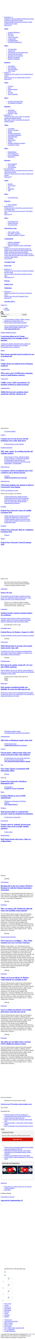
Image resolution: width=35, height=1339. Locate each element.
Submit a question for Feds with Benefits (19, 245)
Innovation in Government (15, 55)
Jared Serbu (11, 110)
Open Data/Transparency (15, 42)
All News (3, 538)
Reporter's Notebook (14, 59)
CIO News (11, 35)
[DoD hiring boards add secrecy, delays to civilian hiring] (17, 832)
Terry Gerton (11, 71)
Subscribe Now (17, 1139)
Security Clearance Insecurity (8, 937)
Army (9, 88)
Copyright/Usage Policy (11, 1321)
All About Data (12, 49)
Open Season (11, 185)
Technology (7, 17)
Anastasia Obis (12, 111)
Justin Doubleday (13, 69)
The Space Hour (12, 225)
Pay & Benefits (8, 169)
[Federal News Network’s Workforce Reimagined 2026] (17, 774)
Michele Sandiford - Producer (16, 235)
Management (11, 140)
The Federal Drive (13, 221)
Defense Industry (13, 89)
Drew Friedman (12, 164)
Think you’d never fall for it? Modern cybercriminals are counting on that (15, 978)
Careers (6, 1305)
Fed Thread (4, 904)
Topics (6, 29)
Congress (3, 435)
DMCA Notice (8, 1323)
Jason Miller (11, 66)
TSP (9, 190)
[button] (4, 1170)
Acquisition (11, 128)
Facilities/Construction (14, 133)
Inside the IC (11, 157)
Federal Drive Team (10, 228)
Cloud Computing (13, 37)
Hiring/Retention (12, 136)
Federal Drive (8, 206)
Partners (6, 1316)
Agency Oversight (13, 130)
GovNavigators (5, 882)
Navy (9, 91)
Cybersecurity (12, 39)
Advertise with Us (9, 301)
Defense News (4, 683)
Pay (9, 187)
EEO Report (7, 1326)
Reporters (7, 62)
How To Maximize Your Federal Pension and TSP (18, 1126)
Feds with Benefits (13, 244)
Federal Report (12, 152)
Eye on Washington (13, 155)
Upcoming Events (9, 262)
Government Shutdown (14, 135)
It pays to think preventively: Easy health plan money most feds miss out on (16, 1011)
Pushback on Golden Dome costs (13, 321)
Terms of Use (8, 1319)
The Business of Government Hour (18, 52)
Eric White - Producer (14, 233)
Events (6, 247)
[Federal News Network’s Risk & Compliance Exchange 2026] (17, 519)
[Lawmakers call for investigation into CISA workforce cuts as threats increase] (17, 460)
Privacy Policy (8, 1324)
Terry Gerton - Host (13, 232)
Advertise (7, 291)
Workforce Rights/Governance (16, 143)
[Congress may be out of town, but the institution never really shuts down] (17, 431)
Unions (10, 141)
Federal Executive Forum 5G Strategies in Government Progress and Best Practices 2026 (17, 1115)
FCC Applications (9, 1329)
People (2, 792)
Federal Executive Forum (15, 54)
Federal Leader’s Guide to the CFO (14, 1118)
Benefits (10, 184)
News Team (7, 1303)
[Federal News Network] (11, 14)
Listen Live (4, 305)
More (2, 1129)
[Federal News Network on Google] (5, 1275)
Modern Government (14, 57)
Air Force (10, 86)
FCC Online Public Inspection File (14, 1328)
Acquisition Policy (5, 369)
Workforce (7, 115)
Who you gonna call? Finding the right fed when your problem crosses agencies (16, 909)
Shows (6, 45)
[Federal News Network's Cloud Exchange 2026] (17, 535)
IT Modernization (13, 40)
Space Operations (13, 94)
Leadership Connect (13, 145)
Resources (7, 269)
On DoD (10, 92)
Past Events (7, 265)
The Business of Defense (15, 103)
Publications (8, 288)
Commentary (4, 589)
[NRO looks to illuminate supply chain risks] (17, 732)
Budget (10, 132)
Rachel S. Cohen (13, 113)
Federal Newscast (13, 223)
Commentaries (8, 238)
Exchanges (3, 506)
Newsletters (7, 1308)
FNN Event (3, 777)
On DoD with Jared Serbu (15, 101)
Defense (6, 72)
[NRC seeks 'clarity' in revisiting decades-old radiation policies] (17, 444)
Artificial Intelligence (14, 32)
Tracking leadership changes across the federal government (17, 635)
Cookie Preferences (9, 1331)
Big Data (10, 34)
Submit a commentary (14, 242)
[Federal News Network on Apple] (5, 1272)
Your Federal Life (13, 153)
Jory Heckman (12, 67)
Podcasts (7, 281)
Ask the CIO (11, 51)
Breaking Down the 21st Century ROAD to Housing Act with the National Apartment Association (16, 888)
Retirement (11, 189)
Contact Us (7, 1307)
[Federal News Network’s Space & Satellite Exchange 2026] (17, 500)
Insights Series (8, 284)
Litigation (10, 138)
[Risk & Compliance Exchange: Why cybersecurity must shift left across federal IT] (9, 1170)
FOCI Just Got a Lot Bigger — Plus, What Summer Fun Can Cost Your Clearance (16, 942)
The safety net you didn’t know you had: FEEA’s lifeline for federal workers (16, 1043)
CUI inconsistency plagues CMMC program (16, 319)
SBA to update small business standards (15, 322)
